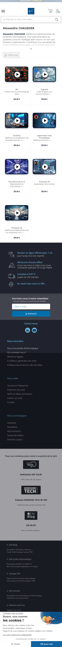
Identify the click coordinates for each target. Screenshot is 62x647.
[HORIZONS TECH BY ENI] (31, 490)
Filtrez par (13, 55)
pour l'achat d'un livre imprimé (34, 254)
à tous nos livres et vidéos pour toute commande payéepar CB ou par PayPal (34, 265)
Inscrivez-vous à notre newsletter (30, 299)
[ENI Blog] (31, 516)
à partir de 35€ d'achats (28, 275)
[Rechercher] (56, 19)
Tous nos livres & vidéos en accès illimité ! (31, 3)
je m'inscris (31, 313)
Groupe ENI (14, 573)
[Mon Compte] (58, 11)
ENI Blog (13, 544)
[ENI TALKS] (31, 465)
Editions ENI (31, 11)
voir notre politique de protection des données (29, 301)
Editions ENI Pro (17, 605)
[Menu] (3, 11)
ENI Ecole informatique (20, 559)
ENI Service (14, 590)
